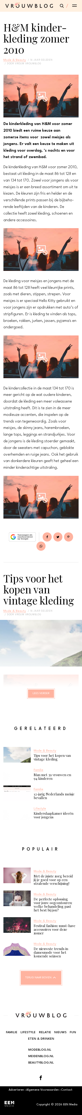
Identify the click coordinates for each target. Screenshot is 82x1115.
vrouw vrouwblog (28, 63)
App (41, 546)
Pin (68, 537)
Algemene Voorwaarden (42, 1089)
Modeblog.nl (39, 1049)
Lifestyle (28, 1032)
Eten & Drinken (41, 1038)
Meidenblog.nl (41, 1056)
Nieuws (60, 1032)
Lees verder (41, 693)
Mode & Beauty (14, 60)
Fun (73, 1032)
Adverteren (16, 1089)
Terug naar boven (38, 977)
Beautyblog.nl (41, 1062)
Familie (11, 1032)
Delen (47, 537)
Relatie (45, 1032)
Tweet (57, 537)
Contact (66, 1089)
